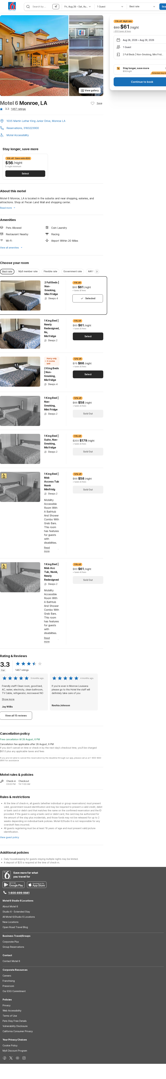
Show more (8, 699)
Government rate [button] (72, 271)
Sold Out (88, 413)
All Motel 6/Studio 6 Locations (19, 916)
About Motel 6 (10, 906)
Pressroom (8, 986)
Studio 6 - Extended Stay (16, 911)
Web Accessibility (12, 1010)
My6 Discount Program (15, 1050)
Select (25, 173)
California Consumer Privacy (18, 1031)
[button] (51, 121)
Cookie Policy (10, 1045)
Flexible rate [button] (50, 271)
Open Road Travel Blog (15, 927)
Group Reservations (13, 946)
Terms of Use (10, 1015)
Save (99, 103)
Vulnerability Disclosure (15, 1026)
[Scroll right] (97, 271)
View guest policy (9, 837)
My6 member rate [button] (28, 271)
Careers (7, 975)
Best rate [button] (7, 271)
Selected (90, 298)
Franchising (9, 980)
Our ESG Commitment (14, 991)
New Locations (10, 922)
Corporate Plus (11, 941)
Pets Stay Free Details (15, 1021)
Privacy (7, 1005)
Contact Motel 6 (11, 961)
